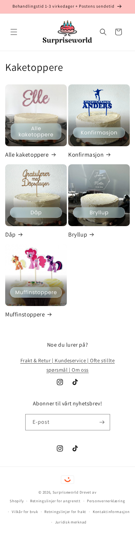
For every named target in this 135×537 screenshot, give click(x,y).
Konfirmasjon (86, 154)
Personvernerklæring (106, 500)
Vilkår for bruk (25, 511)
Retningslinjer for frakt (65, 511)
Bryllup (77, 234)
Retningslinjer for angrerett (55, 500)
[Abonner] (102, 422)
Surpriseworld (66, 492)
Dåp (10, 234)
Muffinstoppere (25, 314)
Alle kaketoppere (27, 154)
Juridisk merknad (71, 522)
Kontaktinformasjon (111, 511)
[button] (13, 32)
